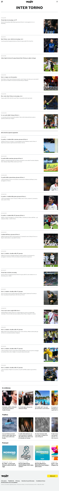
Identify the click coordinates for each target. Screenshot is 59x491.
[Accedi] (57, 1)
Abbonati (52, 476)
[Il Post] (29, 1)
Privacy (18, 481)
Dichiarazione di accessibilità (9, 482)
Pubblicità (11, 481)
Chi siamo (4, 481)
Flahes (5, 415)
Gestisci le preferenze (28, 481)
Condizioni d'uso (40, 481)
